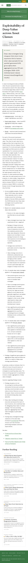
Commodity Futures (19, 42)
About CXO (5, 553)
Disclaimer (12, 553)
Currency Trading (8, 44)
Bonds (11, 42)
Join (24, 1)
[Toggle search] (25, 5)
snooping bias (15, 420)
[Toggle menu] (2, 5)
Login (20, 1)
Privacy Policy (21, 553)
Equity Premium (19, 44)
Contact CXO (17, 555)
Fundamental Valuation (9, 45)
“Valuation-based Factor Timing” (13, 438)
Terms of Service (7, 555)
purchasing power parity (16, 128)
